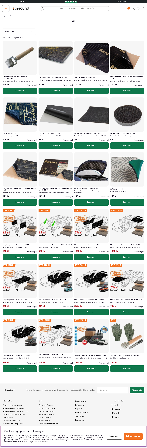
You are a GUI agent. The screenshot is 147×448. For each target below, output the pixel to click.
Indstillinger (114, 436)
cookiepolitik (43, 442)
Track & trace (80, 416)
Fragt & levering (81, 413)
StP (10, 16)
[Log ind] (133, 8)
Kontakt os (79, 420)
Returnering (79, 405)
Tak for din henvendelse (12, 421)
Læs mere (19, 91)
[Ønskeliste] (138, 8)
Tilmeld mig (137, 390)
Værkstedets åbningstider (48, 424)
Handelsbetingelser (46, 411)
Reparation (79, 409)
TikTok (116, 417)
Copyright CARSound (47, 408)
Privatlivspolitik (44, 421)
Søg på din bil (8, 417)
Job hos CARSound (46, 414)
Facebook (117, 405)
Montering (122, 1)
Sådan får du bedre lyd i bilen (14, 414)
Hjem (4, 16)
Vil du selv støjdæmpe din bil (13, 424)
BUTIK (22, 1)
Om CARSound (45, 417)
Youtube (117, 413)
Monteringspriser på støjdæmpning (16, 411)
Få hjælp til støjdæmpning (12, 405)
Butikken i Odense (46, 405)
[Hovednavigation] (5, 8)
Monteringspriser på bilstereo (14, 408)
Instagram (117, 409)
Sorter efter (9, 32)
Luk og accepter (133, 436)
